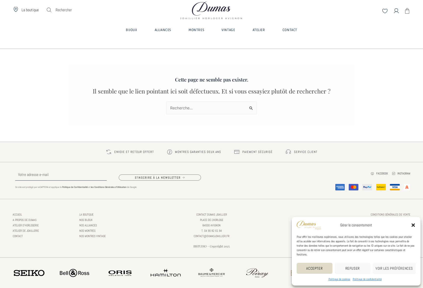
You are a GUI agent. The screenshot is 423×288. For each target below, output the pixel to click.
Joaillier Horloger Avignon (211, 17)
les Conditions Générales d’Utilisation (109, 187)
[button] (413, 225)
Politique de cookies (339, 279)
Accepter (314, 268)
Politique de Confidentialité (75, 187)
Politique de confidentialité (367, 279)
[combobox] (72, 10)
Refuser (352, 268)
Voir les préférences (394, 268)
